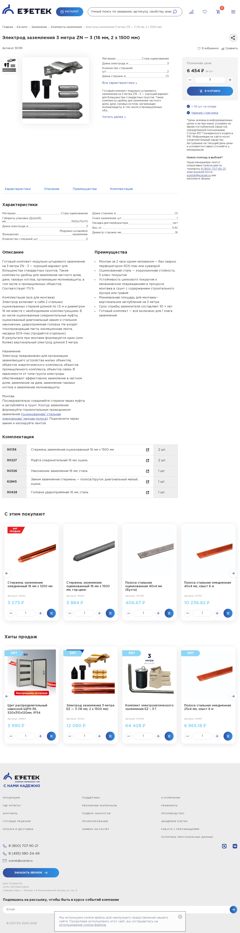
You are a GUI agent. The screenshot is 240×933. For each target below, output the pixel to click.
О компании (170, 798)
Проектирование (95, 821)
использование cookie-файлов (82, 925)
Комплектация (121, 189)
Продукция (11, 798)
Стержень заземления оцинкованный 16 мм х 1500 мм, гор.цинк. (88, 586)
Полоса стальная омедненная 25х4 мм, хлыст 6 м (207, 707)
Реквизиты (169, 806)
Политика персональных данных (187, 837)
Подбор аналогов (96, 813)
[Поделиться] (233, 37)
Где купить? (12, 806)
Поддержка (91, 798)
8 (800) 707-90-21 (213, 169)
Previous (6, 573)
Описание (51, 189)
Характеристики (17, 189)
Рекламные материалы (99, 806)
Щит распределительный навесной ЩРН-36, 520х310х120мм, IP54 (27, 709)
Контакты (10, 813)
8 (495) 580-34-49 (24, 853)
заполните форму (198, 179)
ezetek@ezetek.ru (199, 175)
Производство (172, 813)
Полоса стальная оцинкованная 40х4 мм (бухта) (143, 586)
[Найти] (174, 11)
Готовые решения (17, 821)
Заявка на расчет (96, 829)
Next (233, 573)
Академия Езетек (174, 821)
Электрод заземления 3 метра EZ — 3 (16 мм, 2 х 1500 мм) (90, 707)
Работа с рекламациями (180, 829)
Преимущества (85, 189)
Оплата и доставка (18, 829)
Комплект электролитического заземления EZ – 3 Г (149, 707)
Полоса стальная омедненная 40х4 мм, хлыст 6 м (207, 584)
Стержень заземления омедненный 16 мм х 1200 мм (30, 584)
